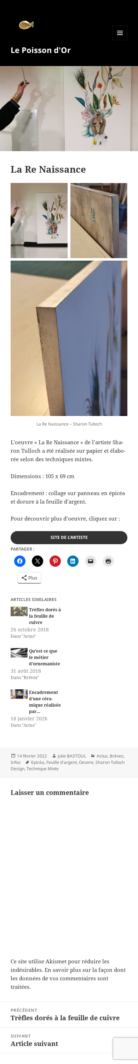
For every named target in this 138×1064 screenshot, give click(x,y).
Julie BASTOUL (72, 756)
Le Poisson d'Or (41, 49)
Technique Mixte (43, 769)
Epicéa (37, 762)
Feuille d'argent (61, 762)
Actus (102, 756)
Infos (16, 762)
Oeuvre (86, 762)
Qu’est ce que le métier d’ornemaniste (44, 657)
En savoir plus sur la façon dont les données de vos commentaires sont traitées (68, 978)
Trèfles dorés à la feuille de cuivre (45, 616)
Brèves (116, 756)
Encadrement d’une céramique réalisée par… (45, 701)
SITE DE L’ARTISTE (69, 537)
